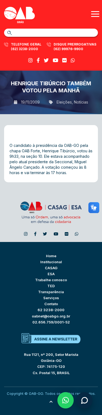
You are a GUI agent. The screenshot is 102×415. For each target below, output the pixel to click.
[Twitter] (46, 60)
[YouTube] (55, 60)
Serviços (51, 298)
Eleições (64, 102)
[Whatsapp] (73, 60)
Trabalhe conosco (51, 280)
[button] (65, 400)
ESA (51, 274)
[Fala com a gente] (84, 400)
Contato (51, 304)
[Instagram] (30, 60)
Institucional (51, 262)
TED (51, 286)
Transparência (51, 292)
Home (51, 256)
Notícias (81, 102)
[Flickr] (64, 60)
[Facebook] (38, 60)
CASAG (51, 268)
